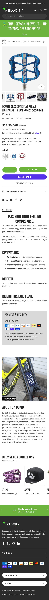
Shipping (5, 129)
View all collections (9, 460)
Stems (5, 489)
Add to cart (33, 169)
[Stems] (12, 476)
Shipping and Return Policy (28, 594)
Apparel (28, 489)
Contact (4, 594)
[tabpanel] (24, 260)
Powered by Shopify (28, 591)
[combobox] (24, 16)
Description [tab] (7, 210)
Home (4, 40)
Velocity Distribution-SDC (14, 591)
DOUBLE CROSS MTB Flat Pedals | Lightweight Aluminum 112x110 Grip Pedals (23, 42)
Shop (24, 34)
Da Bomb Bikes (7, 119)
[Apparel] (34, 476)
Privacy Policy (13, 594)
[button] (40, 10)
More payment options (25, 183)
